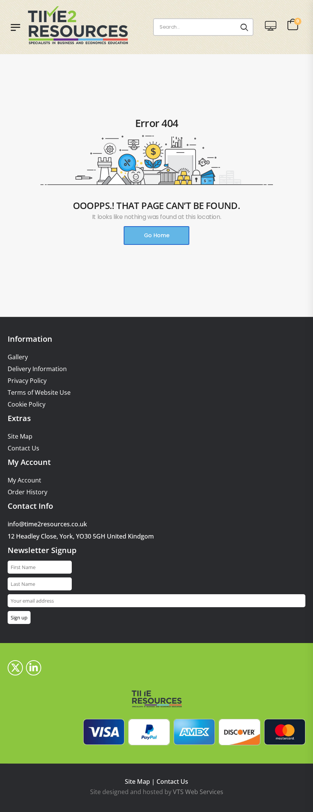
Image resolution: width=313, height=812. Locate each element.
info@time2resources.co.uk (47, 524)
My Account (24, 480)
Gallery (18, 357)
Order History (27, 492)
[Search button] (244, 27)
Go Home (156, 235)
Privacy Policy (27, 380)
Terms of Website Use (39, 392)
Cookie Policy (26, 404)
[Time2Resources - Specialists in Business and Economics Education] (85, 25)
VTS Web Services (198, 792)
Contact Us (23, 448)
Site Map (20, 436)
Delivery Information (37, 369)
